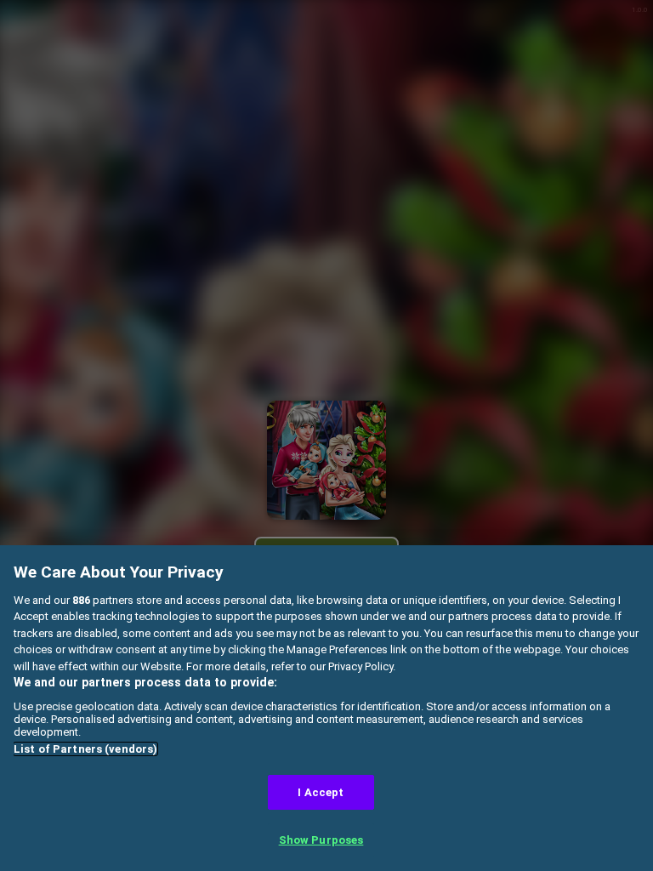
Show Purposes (321, 840)
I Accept (321, 792)
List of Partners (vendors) (85, 749)
